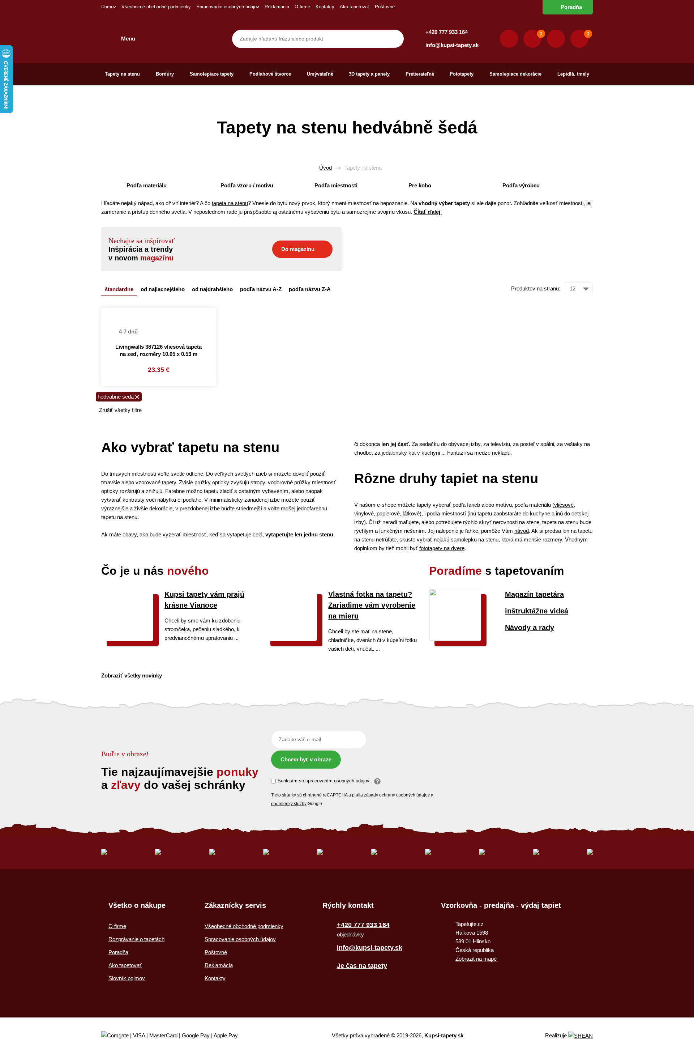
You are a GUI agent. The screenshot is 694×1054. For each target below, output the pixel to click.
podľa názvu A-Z (261, 289)
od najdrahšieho (212, 289)
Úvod (325, 168)
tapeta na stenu (230, 203)
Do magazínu (297, 249)
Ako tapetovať (354, 6)
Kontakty (325, 6)
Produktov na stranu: (535, 288)
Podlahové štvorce (270, 74)
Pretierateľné (420, 74)
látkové (411, 513)
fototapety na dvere (441, 548)
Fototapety (462, 74)
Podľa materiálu (147, 185)
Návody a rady (529, 628)
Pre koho (419, 185)
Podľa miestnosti (335, 185)
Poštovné (385, 6)
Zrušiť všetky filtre (120, 410)
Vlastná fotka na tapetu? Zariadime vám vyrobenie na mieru (371, 605)
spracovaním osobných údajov (338, 780)
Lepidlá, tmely (573, 74)
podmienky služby (289, 803)
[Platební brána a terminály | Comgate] (175, 1035)
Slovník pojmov (126, 978)
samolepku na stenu (474, 539)
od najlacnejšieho (163, 289)
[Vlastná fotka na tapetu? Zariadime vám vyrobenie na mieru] (291, 639)
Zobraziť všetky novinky (131, 675)
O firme (302, 6)
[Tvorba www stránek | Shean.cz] (580, 1036)
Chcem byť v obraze (305, 759)
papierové (388, 513)
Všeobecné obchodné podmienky (156, 6)
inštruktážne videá (536, 611)
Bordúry (165, 74)
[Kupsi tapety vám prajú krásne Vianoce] (127, 639)
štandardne (119, 289)
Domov (108, 6)
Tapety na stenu (122, 74)
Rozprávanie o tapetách (136, 939)
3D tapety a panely (369, 74)
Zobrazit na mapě (476, 959)
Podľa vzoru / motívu (246, 185)
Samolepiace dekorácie (515, 74)
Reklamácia (277, 6)
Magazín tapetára (534, 594)
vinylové (364, 513)
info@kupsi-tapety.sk (452, 45)
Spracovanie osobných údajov (227, 6)
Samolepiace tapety (212, 74)
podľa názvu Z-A (310, 289)
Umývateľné (320, 74)
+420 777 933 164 (446, 32)
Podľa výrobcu (521, 185)
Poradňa (571, 7)
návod (521, 531)
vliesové (564, 505)
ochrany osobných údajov (404, 795)
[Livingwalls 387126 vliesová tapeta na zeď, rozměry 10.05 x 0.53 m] (158, 312)
